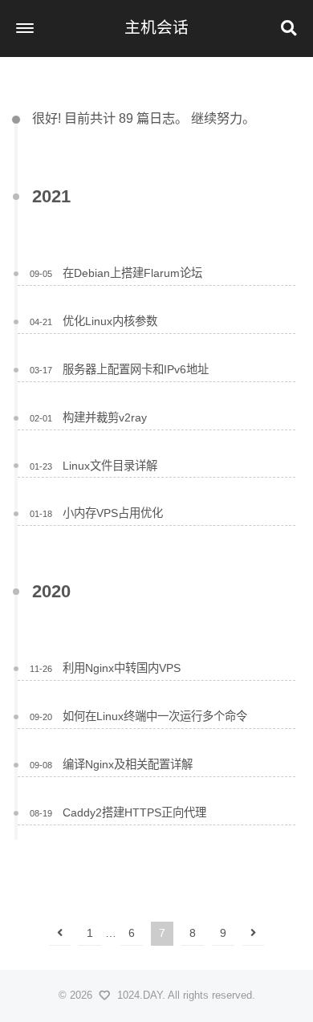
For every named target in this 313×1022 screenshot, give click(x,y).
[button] (25, 28)
